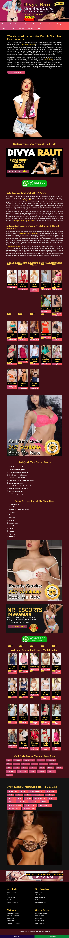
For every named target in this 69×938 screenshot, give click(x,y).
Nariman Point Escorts (13, 915)
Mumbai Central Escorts (13, 923)
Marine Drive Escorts (13, 913)
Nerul (8, 760)
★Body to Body (29, 809)
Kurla (16, 767)
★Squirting (34, 802)
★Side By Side (30, 805)
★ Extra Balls (38, 795)
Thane (27, 24)
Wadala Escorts (11, 918)
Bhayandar (43, 764)
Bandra (4, 28)
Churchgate (51, 760)
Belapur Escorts (11, 895)
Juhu (12, 28)
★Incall (28, 798)
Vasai (34, 764)
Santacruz (40, 760)
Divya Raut (35, 931)
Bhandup (33, 767)
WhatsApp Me (52, 936)
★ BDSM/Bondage (36, 791)
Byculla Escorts (11, 900)
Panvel (32, 771)
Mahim (9, 775)
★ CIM (18, 795)
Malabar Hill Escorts (12, 902)
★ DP (27, 795)
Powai (24, 767)
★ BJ (11, 795)
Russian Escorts (15, 24)
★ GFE (11, 798)
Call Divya (17, 936)
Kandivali (25, 764)
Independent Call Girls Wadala (24, 220)
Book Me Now (16, 72)
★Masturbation (39, 798)
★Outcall (52, 798)
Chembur (17, 760)
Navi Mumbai (37, 24)
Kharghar (41, 771)
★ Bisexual (51, 791)
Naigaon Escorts (39, 923)
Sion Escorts (38, 918)
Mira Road (52, 771)
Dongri (59, 767)
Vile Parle (53, 764)
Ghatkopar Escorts (40, 897)
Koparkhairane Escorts (41, 902)
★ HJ (19, 798)
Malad (16, 764)
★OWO (11, 802)
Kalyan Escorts (39, 892)
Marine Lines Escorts (41, 913)
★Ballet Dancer (14, 809)
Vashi (39, 28)
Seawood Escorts (11, 897)
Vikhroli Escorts (11, 892)
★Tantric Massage (15, 805)
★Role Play (22, 802)
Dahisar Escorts (39, 915)
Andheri (49, 24)
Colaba (30, 28)
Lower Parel (10, 771)
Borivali (21, 28)
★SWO (44, 802)
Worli (8, 764)
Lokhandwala (22, 771)
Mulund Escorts (39, 920)
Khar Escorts (10, 920)
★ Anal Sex (13, 791)
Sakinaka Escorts (39, 900)
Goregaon (60, 24)
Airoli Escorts (39, 895)
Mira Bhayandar (29, 760)
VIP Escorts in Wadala (13, 246)
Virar (8, 767)
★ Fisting (49, 795)
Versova (50, 767)
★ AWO (23, 791)
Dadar (42, 767)
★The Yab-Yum (45, 805)
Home (3, 24)
